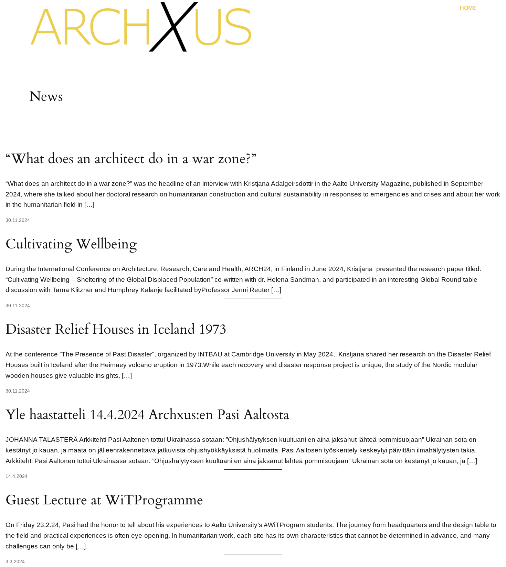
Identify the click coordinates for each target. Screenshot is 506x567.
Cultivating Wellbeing (71, 244)
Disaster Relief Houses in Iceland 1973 (116, 329)
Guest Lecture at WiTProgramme (104, 500)
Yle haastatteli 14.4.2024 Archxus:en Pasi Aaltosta (147, 415)
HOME (468, 8)
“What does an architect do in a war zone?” (131, 159)
